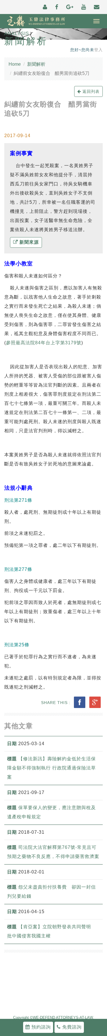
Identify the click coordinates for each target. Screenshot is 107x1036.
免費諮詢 (71, 1027)
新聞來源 (28, 242)
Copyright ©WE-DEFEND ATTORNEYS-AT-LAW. (53, 1017)
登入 (98, 50)
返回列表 (90, 91)
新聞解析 (36, 64)
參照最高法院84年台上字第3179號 (43, 342)
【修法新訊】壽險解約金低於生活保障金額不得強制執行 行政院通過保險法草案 (51, 767)
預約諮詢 (40, 1027)
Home (15, 64)
